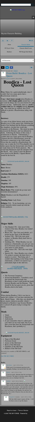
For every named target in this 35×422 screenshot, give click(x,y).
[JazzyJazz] (24, 381)
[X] (3, 40)
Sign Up (3, 1)
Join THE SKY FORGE (7, 356)
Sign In (32, 1)
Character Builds (25, 44)
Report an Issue (11, 410)
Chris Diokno (9, 365)
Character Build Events (26, 48)
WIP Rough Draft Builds (25, 52)
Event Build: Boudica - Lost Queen (19, 74)
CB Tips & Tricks (9, 48)
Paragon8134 (11, 397)
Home (9, 44)
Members (9, 52)
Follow (15, 71)
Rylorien (8, 372)
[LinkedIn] (7, 40)
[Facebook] (12, 40)
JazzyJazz (9, 381)
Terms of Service (23, 410)
